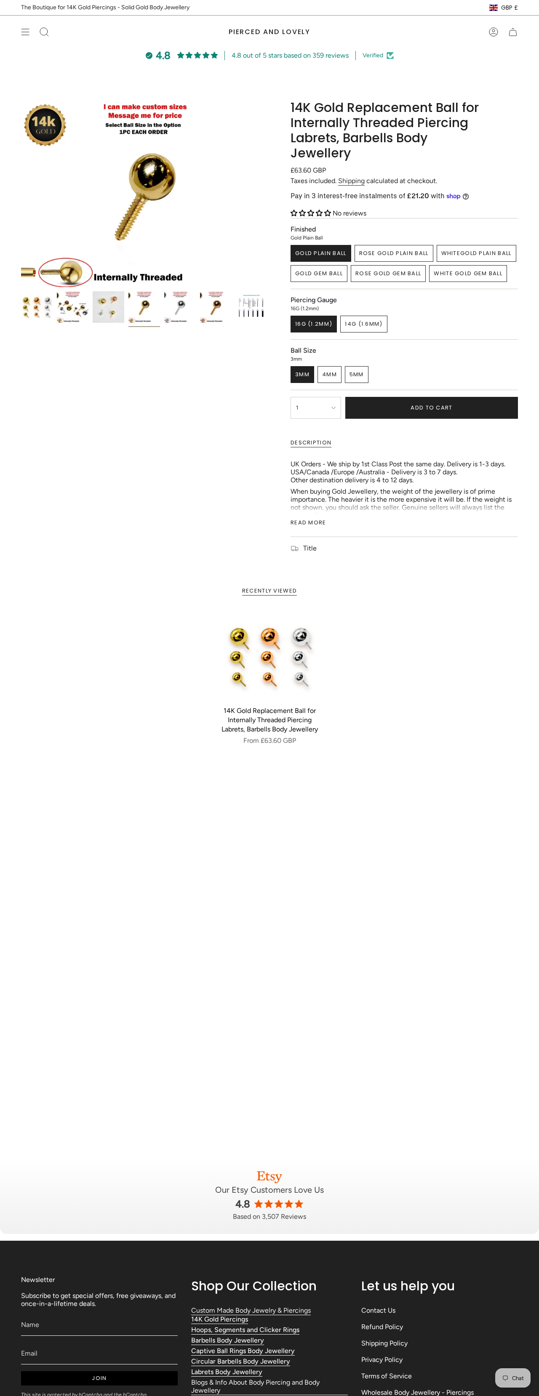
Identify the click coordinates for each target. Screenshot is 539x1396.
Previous (21, 193)
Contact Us (378, 1310)
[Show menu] (25, 32)
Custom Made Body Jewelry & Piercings (251, 1310)
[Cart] (513, 32)
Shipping (351, 181)
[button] (312, 213)
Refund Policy (382, 1327)
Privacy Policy (382, 1360)
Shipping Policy (384, 1343)
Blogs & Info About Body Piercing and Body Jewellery (255, 1386)
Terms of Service (386, 1376)
